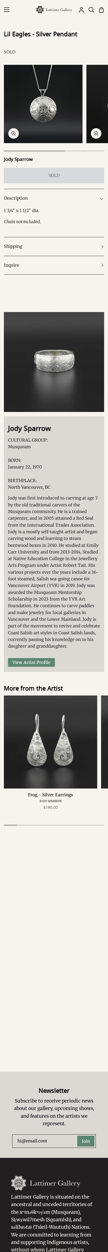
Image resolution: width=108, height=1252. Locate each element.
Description (16, 198)
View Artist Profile (31, 662)
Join (86, 1141)
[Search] (89, 9)
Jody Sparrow (18, 159)
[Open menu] (5, 10)
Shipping (13, 246)
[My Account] (79, 9)
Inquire (11, 265)
